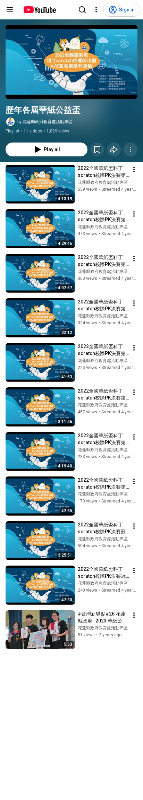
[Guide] (10, 10)
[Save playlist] (97, 149)
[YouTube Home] (39, 9)
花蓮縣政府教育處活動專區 (103, 182)
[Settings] (96, 10)
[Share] (114, 149)
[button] (71, 62)
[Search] (82, 10)
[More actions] (130, 149)
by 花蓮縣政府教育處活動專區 (45, 121)
